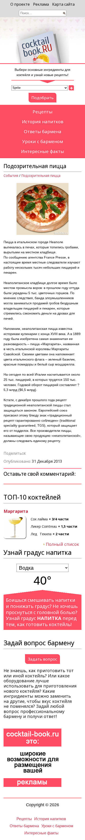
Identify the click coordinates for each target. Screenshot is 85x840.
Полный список (62, 544)
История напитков (42, 122)
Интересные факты (42, 151)
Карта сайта (63, 4)
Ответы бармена (42, 131)
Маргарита (16, 511)
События (11, 175)
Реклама (41, 4)
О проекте (20, 4)
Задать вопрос (42, 659)
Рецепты (42, 112)
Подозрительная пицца (40, 175)
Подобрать (42, 97)
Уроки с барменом (42, 141)
